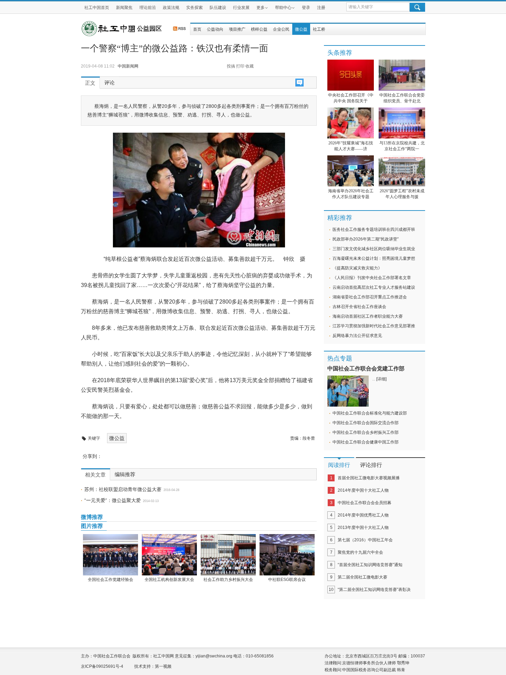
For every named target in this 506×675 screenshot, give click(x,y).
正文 (90, 83)
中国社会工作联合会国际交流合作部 (366, 422)
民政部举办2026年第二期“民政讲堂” (366, 239)
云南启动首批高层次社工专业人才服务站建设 (374, 287)
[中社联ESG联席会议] (286, 554)
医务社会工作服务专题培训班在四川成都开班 (374, 229)
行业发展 (241, 7)
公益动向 (215, 29)
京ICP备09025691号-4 (102, 666)
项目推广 (237, 29)
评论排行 (371, 465)
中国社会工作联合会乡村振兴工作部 (366, 432)
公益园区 (149, 28)
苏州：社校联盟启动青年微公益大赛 (122, 489)
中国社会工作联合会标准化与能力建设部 (370, 413)
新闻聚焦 (124, 7)
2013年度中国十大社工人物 (363, 527)
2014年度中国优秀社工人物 (363, 515)
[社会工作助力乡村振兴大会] (228, 554)
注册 (321, 7)
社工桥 (319, 29)
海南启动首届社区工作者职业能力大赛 (368, 316)
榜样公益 (259, 29)
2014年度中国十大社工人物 (363, 490)
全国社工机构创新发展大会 (169, 579)
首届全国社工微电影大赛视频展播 (369, 477)
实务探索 (194, 7)
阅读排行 (339, 465)
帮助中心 (283, 7)
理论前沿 (147, 7)
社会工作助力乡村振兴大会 (228, 579)
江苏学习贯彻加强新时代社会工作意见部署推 (374, 326)
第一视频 (163, 666)
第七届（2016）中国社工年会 (365, 540)
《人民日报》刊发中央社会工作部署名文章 (372, 277)
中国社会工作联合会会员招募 (364, 502)
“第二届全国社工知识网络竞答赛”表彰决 (374, 589)
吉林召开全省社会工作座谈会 (359, 306)
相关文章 (95, 475)
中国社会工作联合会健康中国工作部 (366, 442)
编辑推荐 (125, 474)
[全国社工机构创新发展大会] (169, 554)
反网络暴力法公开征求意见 (357, 335)
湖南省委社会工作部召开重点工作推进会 (370, 297)
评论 (109, 82)
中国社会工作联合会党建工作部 (365, 368)
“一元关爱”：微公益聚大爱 (112, 500)
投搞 (231, 66)
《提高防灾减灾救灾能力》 (357, 268)
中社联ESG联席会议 (287, 579)
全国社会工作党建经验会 (110, 579)
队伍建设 (218, 7)
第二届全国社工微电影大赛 (362, 577)
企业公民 (281, 29)
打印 (240, 66)
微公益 (301, 29)
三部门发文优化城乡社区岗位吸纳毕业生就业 (374, 248)
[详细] (381, 379)
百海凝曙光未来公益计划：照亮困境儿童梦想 (374, 258)
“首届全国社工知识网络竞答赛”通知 (370, 564)
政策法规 (171, 7)
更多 (260, 7)
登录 (306, 7)
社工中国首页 (96, 7)
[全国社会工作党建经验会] (110, 554)
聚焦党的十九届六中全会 (360, 552)
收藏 (249, 66)
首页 (197, 29)
